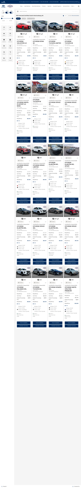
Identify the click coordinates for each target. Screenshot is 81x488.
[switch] (3, 12)
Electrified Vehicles (36, 6)
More (72, 6)
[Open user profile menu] (79, 2)
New (3, 10)
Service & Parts (66, 6)
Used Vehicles (27, 6)
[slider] (1, 18)
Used (11, 10)
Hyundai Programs (57, 6)
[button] (78, 6)
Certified (7, 10)
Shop (21, 6)
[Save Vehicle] (29, 36)
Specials (49, 6)
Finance (44, 6)
